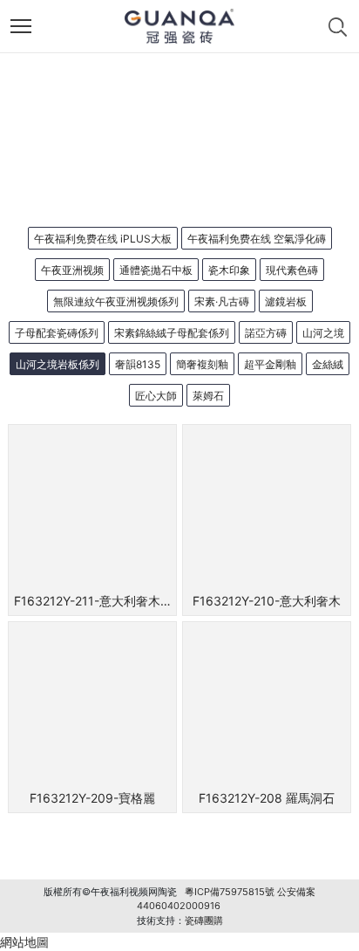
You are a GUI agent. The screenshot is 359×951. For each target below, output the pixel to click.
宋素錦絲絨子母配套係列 (171, 332)
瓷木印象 (229, 270)
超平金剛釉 (270, 364)
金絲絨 (327, 364)
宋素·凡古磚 (221, 301)
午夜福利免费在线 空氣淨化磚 (256, 238)
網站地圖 (24, 941)
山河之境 (323, 332)
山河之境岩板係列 (57, 364)
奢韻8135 (137, 364)
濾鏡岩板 (286, 301)
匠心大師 (156, 395)
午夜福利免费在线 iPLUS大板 (103, 238)
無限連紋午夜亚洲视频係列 (116, 301)
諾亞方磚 (266, 332)
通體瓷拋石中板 (156, 270)
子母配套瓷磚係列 (56, 332)
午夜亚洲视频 (72, 270)
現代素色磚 (292, 270)
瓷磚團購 (204, 920)
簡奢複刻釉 (202, 364)
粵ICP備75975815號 (229, 892)
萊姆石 (208, 395)
